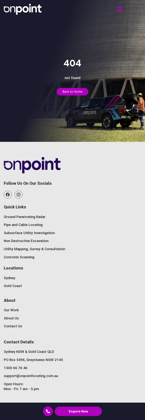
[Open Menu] (120, 9)
